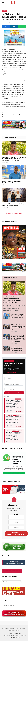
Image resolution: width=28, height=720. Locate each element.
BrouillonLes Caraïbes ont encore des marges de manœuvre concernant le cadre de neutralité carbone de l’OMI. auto (14, 159)
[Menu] (3, 2)
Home (3, 7)
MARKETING (18, 633)
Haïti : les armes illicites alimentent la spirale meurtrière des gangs (17, 348)
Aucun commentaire (15, 22)
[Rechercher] (25, 2)
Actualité (5, 293)
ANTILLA (18, 630)
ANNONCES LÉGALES (21, 635)
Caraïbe (4, 10)
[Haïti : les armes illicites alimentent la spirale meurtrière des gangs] (6, 348)
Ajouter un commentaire (14, 213)
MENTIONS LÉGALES (9, 635)
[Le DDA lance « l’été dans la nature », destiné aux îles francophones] (14, 38)
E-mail (16, 514)
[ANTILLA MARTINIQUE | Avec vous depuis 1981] (13, 2)
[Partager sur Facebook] (6, 26)
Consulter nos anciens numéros (12, 570)
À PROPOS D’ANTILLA (15, 637)
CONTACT (11, 633)
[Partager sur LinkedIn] (14, 26)
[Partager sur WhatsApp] (22, 26)
